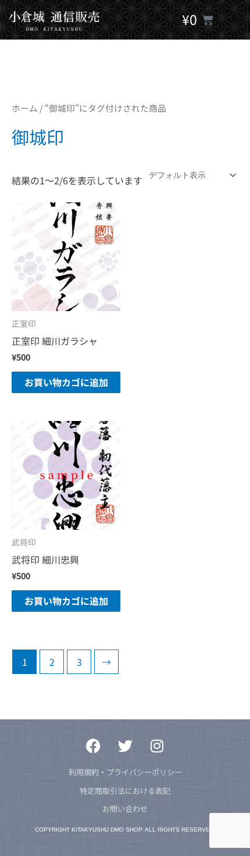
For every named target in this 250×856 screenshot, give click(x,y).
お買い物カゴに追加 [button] (66, 382)
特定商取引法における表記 (125, 790)
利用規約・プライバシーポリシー (125, 771)
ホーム (25, 108)
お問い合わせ (125, 808)
